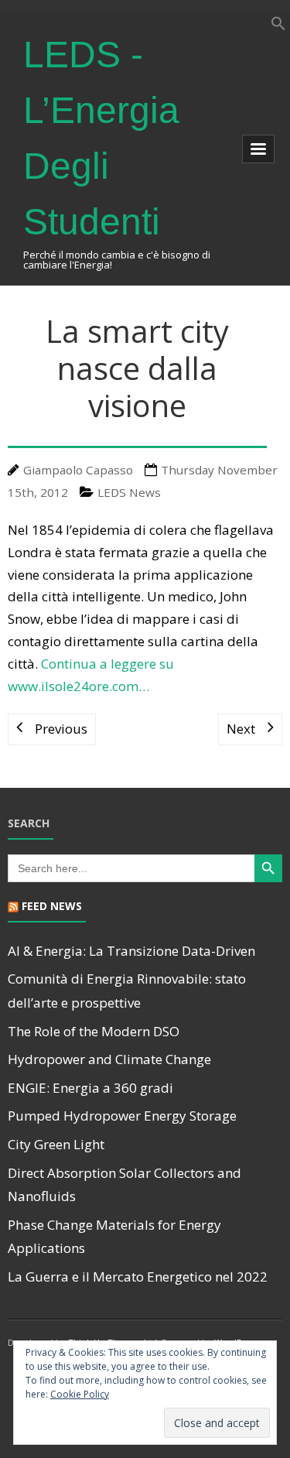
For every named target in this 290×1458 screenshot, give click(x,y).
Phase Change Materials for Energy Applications (114, 1237)
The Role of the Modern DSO (93, 1031)
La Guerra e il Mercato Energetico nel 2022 (138, 1276)
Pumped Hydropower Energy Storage (122, 1115)
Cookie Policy (79, 1394)
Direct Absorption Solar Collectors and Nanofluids (124, 1185)
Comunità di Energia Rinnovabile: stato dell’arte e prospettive (127, 990)
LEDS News (129, 492)
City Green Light (56, 1144)
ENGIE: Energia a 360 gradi (90, 1088)
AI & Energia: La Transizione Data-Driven (131, 951)
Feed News (52, 905)
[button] (278, 26)
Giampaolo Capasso (78, 469)
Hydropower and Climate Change (109, 1059)
